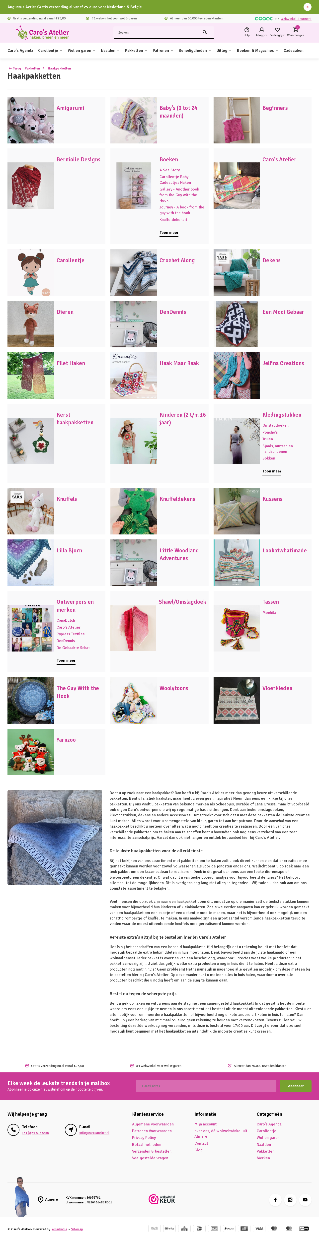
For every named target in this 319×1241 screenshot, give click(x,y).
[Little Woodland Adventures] (133, 562)
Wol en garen (79, 50)
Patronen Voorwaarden (152, 1130)
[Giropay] (304, 1229)
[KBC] (184, 1229)
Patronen (161, 50)
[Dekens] (237, 272)
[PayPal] (229, 1229)
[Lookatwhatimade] (237, 562)
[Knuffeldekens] (133, 511)
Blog (198, 1150)
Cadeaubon (294, 50)
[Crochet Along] (133, 272)
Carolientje (48, 50)
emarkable (59, 1229)
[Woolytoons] (133, 700)
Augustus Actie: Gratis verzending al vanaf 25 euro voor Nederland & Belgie (74, 6)
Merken (263, 1158)
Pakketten (134, 50)
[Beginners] (237, 120)
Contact (201, 1143)
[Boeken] (133, 185)
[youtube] (305, 1200)
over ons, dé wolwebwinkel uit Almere (220, 1133)
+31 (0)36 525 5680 (35, 1133)
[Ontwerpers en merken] (30, 628)
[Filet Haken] (30, 375)
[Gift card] (244, 1229)
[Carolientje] (30, 272)
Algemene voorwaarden (153, 1124)
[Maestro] (274, 1229)
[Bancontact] (214, 1229)
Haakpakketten (59, 68)
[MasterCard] (289, 1229)
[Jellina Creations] (237, 375)
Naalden (108, 50)
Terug (17, 68)
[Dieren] (30, 324)
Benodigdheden (193, 50)
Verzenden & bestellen (151, 1151)
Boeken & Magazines (255, 50)
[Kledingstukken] (237, 441)
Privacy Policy (144, 1137)
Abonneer (296, 1086)
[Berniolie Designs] (30, 185)
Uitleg (222, 50)
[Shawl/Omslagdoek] (133, 628)
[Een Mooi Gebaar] (237, 324)
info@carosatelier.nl (94, 1133)
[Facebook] (275, 1200)
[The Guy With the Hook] (30, 700)
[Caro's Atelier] (45, 32)
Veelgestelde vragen (150, 1158)
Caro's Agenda (20, 50)
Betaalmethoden (146, 1144)
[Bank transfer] (154, 1229)
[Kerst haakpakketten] (30, 441)
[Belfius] (169, 1229)
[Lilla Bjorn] (30, 562)
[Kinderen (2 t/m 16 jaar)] (133, 441)
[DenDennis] (133, 324)
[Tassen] (237, 628)
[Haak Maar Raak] (133, 375)
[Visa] (259, 1229)
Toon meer (169, 232)
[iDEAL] (199, 1229)
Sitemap (77, 1229)
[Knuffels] (30, 511)
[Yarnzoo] (30, 752)
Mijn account (205, 1124)
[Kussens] (237, 511)
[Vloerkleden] (237, 700)
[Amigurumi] (30, 120)
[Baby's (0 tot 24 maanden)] (133, 120)
